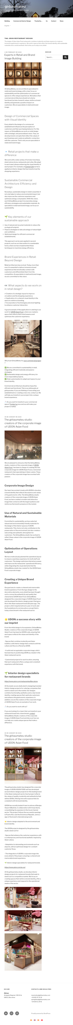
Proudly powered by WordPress (40, 1013)
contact (32, 713)
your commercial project (32, 361)
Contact (53, 21)
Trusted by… (38, 21)
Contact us (13, 404)
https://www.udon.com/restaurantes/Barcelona (21, 681)
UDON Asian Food (17, 312)
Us (47, 21)
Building (7, 21)
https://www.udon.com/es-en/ (15, 867)
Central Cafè (29, 167)
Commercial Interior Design (22, 21)
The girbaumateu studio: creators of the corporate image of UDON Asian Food (22, 423)
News (61, 21)
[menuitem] (7, 25)
